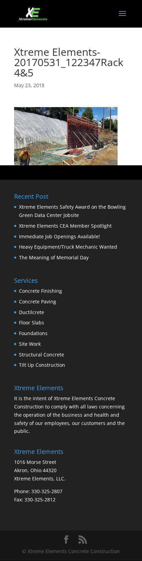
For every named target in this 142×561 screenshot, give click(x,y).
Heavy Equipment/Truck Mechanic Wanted (68, 246)
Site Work (30, 344)
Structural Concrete (41, 354)
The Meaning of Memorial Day (54, 257)
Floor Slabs (31, 322)
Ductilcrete (31, 312)
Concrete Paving (37, 301)
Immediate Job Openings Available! (59, 236)
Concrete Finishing (40, 291)
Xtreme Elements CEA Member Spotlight (65, 225)
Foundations (33, 333)
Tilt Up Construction (42, 365)
